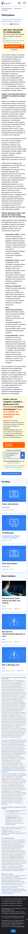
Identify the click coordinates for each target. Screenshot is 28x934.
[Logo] (7, 3)
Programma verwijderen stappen (13, 898)
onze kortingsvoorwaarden (18, 889)
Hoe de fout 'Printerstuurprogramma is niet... (13, 634)
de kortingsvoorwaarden (18, 870)
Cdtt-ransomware (9, 563)
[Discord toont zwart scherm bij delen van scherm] (14, 588)
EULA (4, 42)
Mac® (18, 463)
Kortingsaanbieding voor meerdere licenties (11, 455)
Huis (3, 898)
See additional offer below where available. (13, 40)
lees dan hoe (4, 772)
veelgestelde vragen (15, 890)
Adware (20, 19)
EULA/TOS (12, 887)
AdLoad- (4, 86)
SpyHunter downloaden (9, 445)
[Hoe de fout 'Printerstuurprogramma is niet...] (14, 621)
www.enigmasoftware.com (15, 810)
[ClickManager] (14, 523)
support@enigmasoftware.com (8, 831)
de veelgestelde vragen (15, 737)
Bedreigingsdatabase (7, 8)
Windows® (12, 463)
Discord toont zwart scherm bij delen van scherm (11, 600)
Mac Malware (17, 8)
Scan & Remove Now (12, 46)
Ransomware (6, 507)
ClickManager (8, 533)
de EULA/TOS (7, 769)
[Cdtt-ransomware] (14, 553)
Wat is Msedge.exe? (11, 665)
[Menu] (24, 3)
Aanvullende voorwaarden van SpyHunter (12, 903)
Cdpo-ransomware (10, 504)
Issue (3, 606)
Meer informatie (20, 926)
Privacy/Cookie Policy (14, 42)
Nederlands (21, 3)
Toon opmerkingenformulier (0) (11, 473)
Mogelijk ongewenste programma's (11, 21)
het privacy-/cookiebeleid (16, 769)
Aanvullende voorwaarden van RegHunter (12, 905)
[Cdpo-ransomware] (14, 494)
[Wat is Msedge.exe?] (14, 655)
